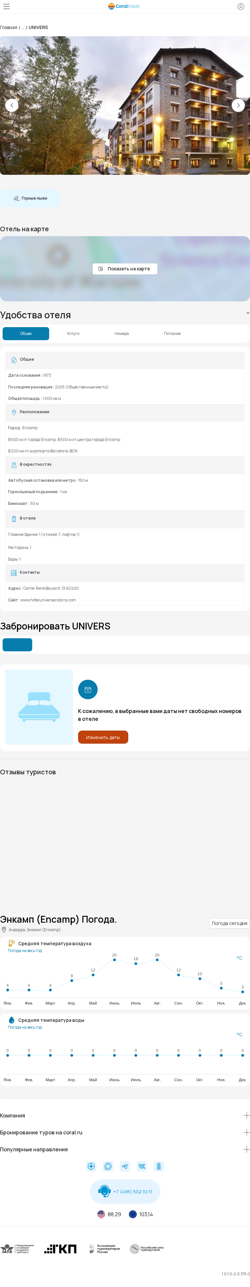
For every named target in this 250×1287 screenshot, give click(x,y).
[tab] (125, 315)
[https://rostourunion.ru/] (146, 1254)
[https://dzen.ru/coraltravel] (91, 1167)
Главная (8, 27)
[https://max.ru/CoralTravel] (108, 1167)
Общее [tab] (26, 333)
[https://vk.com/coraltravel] (142, 1167)
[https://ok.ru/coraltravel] (159, 1167)
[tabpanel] (125, 479)
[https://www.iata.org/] (17, 1254)
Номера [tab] (122, 333)
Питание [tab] (172, 333)
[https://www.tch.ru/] (60, 1254)
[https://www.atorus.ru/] (103, 1254)
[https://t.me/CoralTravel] (125, 1167)
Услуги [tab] (73, 333)
